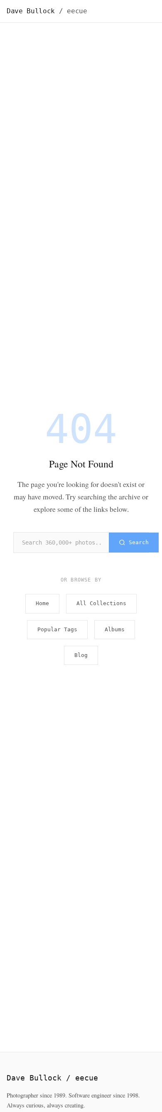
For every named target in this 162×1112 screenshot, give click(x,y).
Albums (115, 629)
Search (139, 542)
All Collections (101, 603)
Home (42, 603)
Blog (81, 655)
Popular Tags (57, 629)
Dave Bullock (47, 11)
